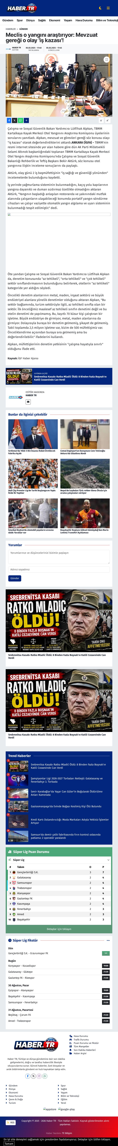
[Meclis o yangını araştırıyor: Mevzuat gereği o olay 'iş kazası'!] (59, 85)
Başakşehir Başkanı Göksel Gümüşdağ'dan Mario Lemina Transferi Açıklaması (84, 531)
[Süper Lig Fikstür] (108, 940)
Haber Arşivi (80, 1053)
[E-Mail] (28, 401)
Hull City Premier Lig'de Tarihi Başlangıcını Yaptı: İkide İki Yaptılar (32, 491)
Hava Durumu (84, 20)
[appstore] (50, 1109)
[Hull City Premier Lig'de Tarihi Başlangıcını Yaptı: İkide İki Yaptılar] (33, 473)
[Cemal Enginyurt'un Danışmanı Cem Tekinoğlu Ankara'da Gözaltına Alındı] (85, 434)
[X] (33, 1076)
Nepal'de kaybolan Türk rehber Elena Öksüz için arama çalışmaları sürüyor (83, 491)
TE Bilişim (67, 1133)
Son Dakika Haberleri (85, 1050)
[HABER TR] (15, 397)
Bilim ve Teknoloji (107, 20)
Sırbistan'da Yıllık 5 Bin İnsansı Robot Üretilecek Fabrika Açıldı (31, 452)
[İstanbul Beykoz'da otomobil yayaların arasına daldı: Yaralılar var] (33, 513)
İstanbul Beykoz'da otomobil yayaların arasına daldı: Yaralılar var (31, 531)
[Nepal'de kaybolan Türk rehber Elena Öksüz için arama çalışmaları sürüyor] (85, 473)
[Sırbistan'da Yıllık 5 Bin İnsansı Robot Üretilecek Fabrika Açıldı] (33, 434)
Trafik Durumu (81, 1039)
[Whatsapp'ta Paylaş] (20, 120)
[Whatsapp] (44, 1076)
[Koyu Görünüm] (100, 8)
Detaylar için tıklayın (59, 929)
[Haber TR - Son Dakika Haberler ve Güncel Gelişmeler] (22, 8)
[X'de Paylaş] (14, 120)
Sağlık (42, 20)
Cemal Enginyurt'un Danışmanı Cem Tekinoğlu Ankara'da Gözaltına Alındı (82, 452)
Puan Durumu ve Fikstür (86, 1043)
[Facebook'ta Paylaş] (9, 120)
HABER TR (31, 395)
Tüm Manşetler (81, 1046)
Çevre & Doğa (16, 1099)
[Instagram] (39, 1076)
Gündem (7, 20)
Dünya (30, 20)
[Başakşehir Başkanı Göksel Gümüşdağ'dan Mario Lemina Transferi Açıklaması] (85, 513)
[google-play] (66, 1109)
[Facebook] (27, 1076)
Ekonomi (54, 20)
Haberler (11, 29)
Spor (20, 20)
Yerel (63, 1103)
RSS (12, 1122)
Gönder (14, 578)
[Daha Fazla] (26, 120)
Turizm (12, 1103)
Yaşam (68, 20)
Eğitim (64, 1099)
